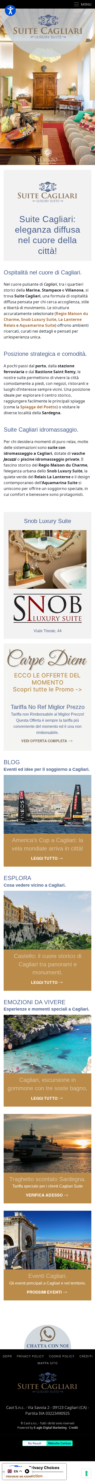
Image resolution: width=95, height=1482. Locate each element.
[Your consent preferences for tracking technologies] (86, 1473)
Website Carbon (59, 1443)
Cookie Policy (62, 1356)
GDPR (7, 1356)
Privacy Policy (30, 1356)
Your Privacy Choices (39, 1467)
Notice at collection (24, 1475)
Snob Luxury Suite (38, 319)
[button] (83, 4)
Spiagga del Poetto (38, 407)
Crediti (86, 1356)
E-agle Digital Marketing (50, 1428)
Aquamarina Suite (37, 325)
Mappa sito (48, 1363)
